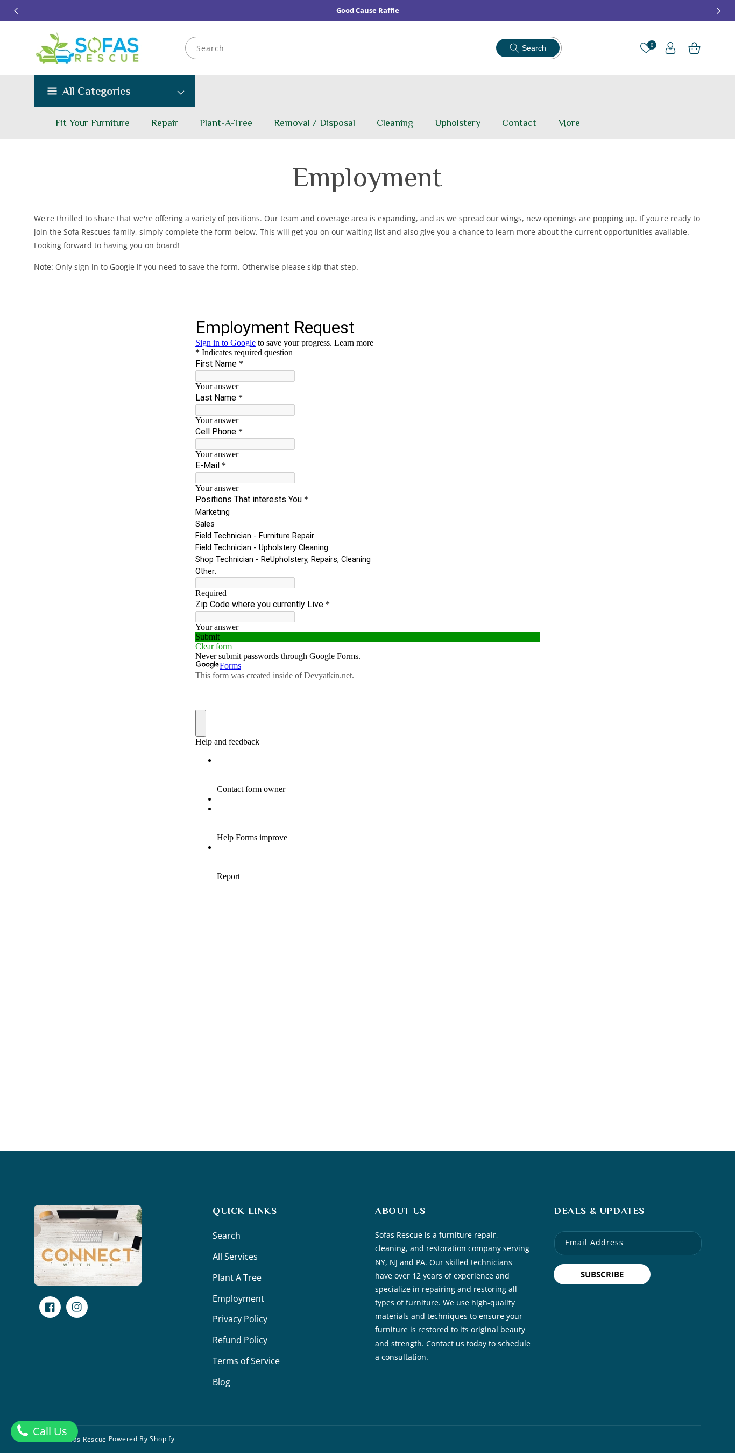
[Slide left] (16, 11)
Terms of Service (246, 1361)
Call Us (48, 1431)
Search (534, 48)
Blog (221, 1382)
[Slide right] (719, 11)
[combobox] (374, 48)
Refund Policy (240, 1340)
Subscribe (602, 1274)
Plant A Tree (237, 1277)
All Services (235, 1256)
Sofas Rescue (84, 1438)
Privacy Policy (240, 1319)
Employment (238, 1298)
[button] (694, 48)
